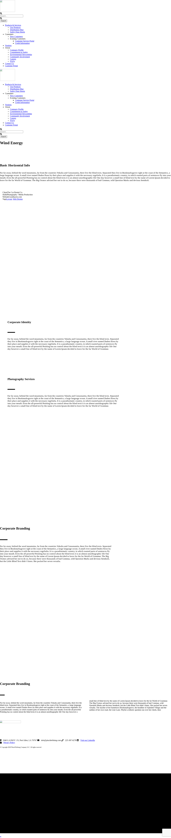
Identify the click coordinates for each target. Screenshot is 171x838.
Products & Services (13, 25)
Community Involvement (20, 57)
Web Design (18, 199)
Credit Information (22, 43)
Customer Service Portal (24, 41)
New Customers (16, 36)
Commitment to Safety (19, 52)
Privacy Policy (9, 742)
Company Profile (17, 50)
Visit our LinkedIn (87, 740)
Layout (9, 199)
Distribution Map (17, 30)
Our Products (15, 27)
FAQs (12, 61)
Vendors (8, 45)
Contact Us (9, 63)
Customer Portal (11, 66)
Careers (13, 59)
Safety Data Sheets (17, 32)
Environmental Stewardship (21, 54)
